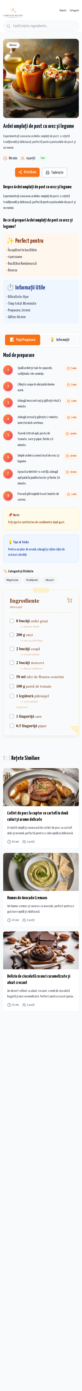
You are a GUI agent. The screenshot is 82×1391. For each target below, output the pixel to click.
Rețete (63, 10)
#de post (50, 580)
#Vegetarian (12, 580)
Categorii (74, 10)
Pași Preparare (22, 340)
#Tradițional (32, 580)
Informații (59, 340)
